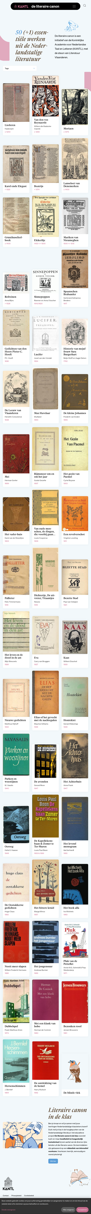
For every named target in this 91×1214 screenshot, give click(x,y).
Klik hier (53, 1161)
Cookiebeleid (29, 1195)
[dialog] (45, 1206)
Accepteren (82, 1209)
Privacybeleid (16, 1195)
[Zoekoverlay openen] (84, 5)
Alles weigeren (68, 1209)
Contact (6, 1195)
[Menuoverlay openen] (74, 6)
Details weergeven (8, 1209)
